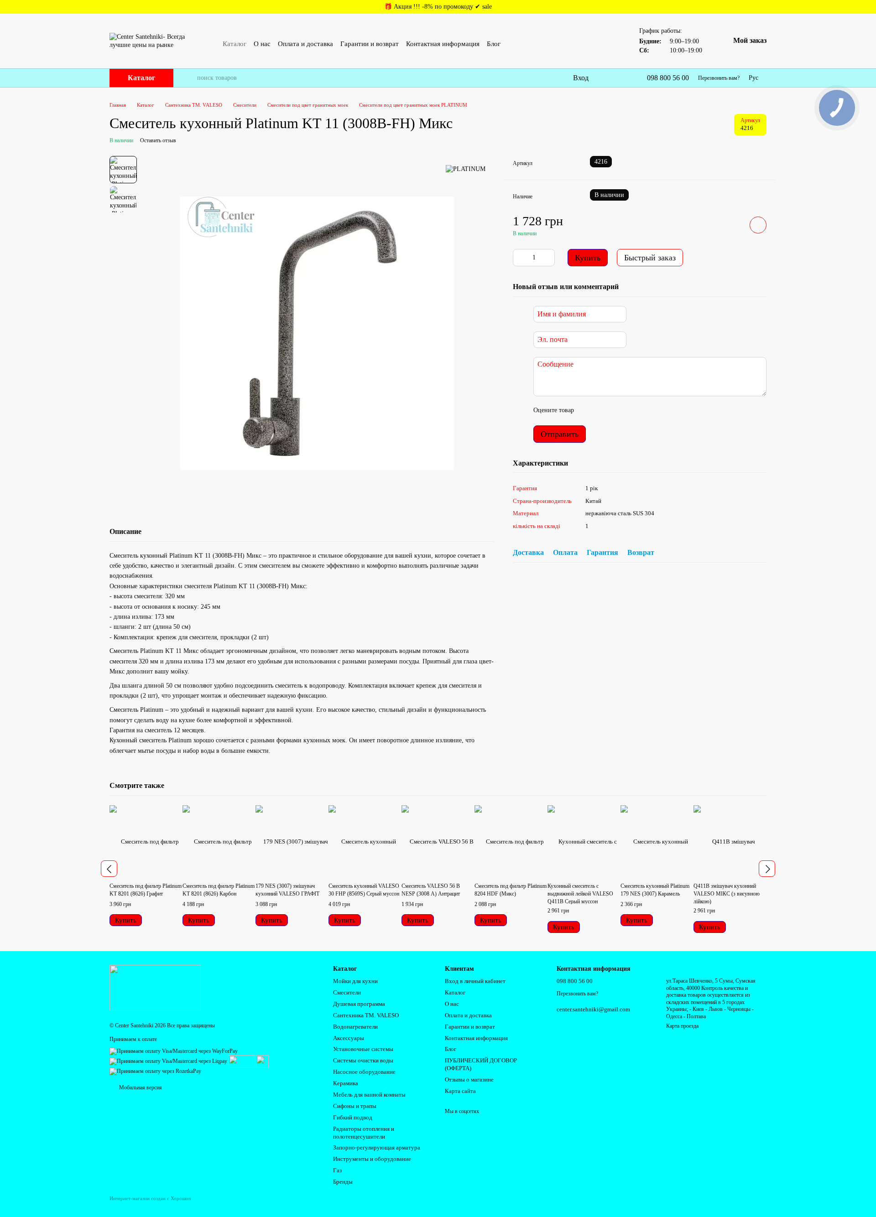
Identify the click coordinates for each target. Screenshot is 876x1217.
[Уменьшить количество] (519, 257)
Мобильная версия (140, 1087)
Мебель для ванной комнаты (369, 1094)
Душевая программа (359, 1003)
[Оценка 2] (603, 410)
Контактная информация (443, 43)
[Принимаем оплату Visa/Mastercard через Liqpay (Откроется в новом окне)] (168, 1060)
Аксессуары (348, 1038)
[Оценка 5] (647, 410)
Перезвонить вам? (719, 78)
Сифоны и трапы (354, 1106)
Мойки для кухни (355, 981)
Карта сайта (460, 1091)
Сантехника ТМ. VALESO (366, 1015)
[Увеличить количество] (548, 257)
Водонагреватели (355, 1026)
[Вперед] (767, 868)
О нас (262, 43)
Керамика (345, 1083)
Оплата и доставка (305, 43)
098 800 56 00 (668, 78)
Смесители (347, 992)
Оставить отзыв (158, 140)
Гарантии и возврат (369, 43)
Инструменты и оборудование (372, 1158)
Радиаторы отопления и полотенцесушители (363, 1132)
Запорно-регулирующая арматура (376, 1147)
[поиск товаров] (189, 78)
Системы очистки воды (363, 1060)
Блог (494, 43)
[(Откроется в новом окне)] (242, 1060)
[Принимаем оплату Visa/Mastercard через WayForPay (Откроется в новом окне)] (174, 1050)
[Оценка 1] (589, 410)
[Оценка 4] (633, 410)
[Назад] (109, 868)
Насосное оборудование (364, 1071)
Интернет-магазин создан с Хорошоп (150, 1198)
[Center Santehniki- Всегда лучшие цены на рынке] (155, 987)
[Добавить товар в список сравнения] (732, 225)
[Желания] (620, 78)
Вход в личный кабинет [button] (475, 981)
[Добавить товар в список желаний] (758, 225)
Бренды (343, 1181)
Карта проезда (682, 1026)
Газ (337, 1170)
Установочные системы (363, 1049)
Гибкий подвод (352, 1117)
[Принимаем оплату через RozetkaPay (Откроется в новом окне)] (155, 1071)
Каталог (234, 43)
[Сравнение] (602, 78)
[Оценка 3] (618, 410)
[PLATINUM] (465, 169)
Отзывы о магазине (469, 1079)
